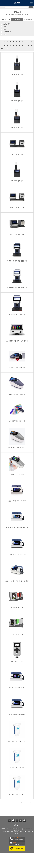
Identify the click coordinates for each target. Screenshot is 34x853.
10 (28, 802)
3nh (4, 27)
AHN (4, 34)
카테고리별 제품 (28, 19)
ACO (4, 29)
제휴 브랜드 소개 (6, 19)
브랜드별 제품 (17, 19)
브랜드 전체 (6, 24)
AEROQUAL (7, 32)
